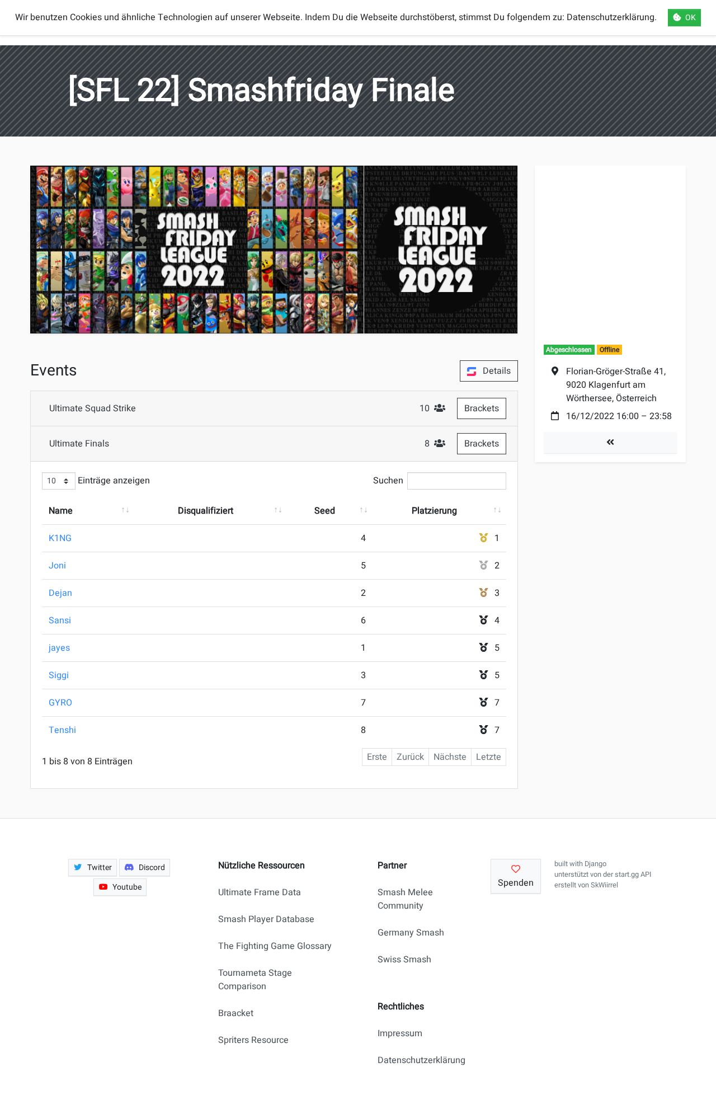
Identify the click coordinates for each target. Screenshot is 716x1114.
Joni (57, 565)
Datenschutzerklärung (417, 1060)
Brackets (481, 408)
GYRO (60, 702)
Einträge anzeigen (113, 480)
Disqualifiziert (205, 511)
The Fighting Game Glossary (275, 946)
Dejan (60, 593)
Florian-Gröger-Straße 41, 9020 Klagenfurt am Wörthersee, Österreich (616, 385)
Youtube (127, 887)
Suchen (388, 480)
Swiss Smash (404, 959)
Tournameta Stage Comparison (255, 979)
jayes (59, 648)
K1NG (60, 538)
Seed (324, 511)
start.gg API (633, 874)
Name (61, 511)
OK (690, 17)
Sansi (60, 620)
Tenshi (62, 730)
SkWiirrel (604, 885)
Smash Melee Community (405, 899)
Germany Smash (411, 932)
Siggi (59, 675)
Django (595, 864)
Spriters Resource (253, 1040)
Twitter (99, 867)
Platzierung (434, 511)
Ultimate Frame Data (259, 892)
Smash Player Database (266, 919)
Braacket (235, 1013)
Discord (152, 867)
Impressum (400, 1033)
